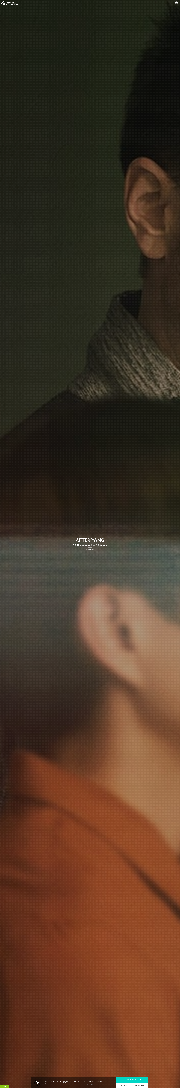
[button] (132, 1080)
